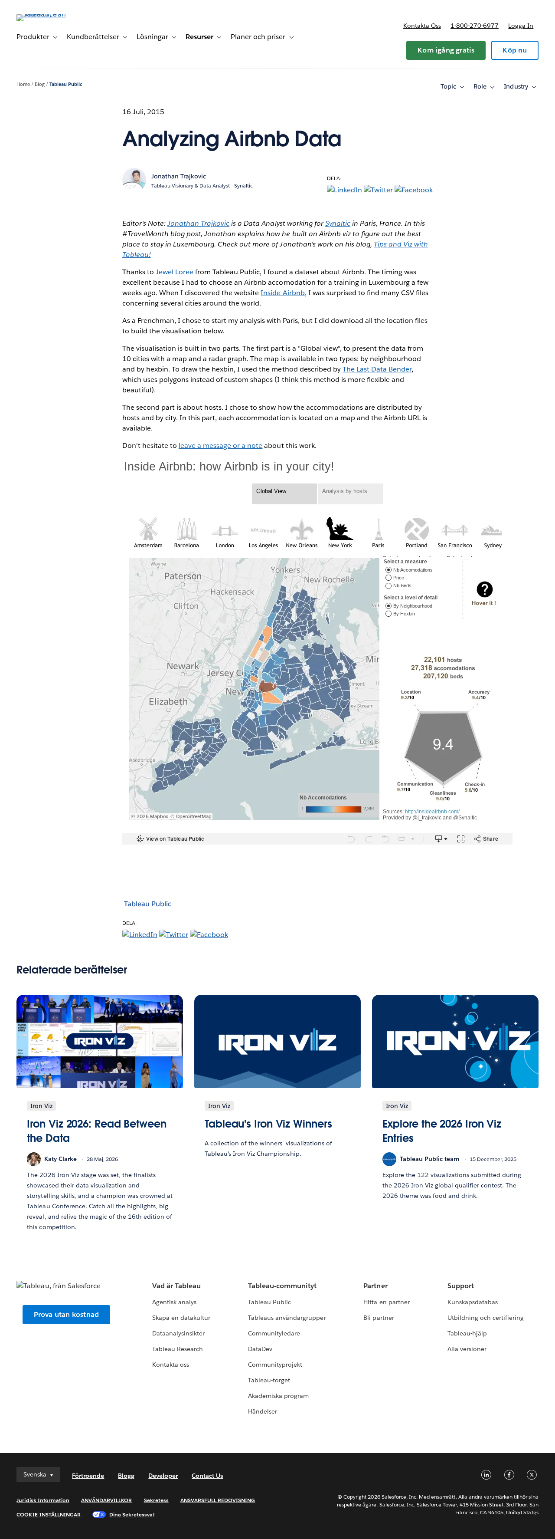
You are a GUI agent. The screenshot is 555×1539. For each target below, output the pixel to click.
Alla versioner (466, 1349)
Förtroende (88, 1476)
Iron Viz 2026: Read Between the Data (96, 1131)
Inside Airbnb (282, 292)
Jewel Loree (174, 271)
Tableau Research (177, 1349)
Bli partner (378, 1318)
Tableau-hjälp (467, 1333)
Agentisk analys (174, 1302)
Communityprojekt (275, 1364)
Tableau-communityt (282, 1285)
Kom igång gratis (446, 50)
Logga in (520, 26)
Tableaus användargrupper (287, 1318)
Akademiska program (278, 1396)
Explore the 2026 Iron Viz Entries (442, 1131)
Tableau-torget (269, 1380)
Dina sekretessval (131, 1514)
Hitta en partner (386, 1302)
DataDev (260, 1349)
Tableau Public (65, 84)
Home (23, 84)
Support (460, 1285)
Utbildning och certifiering (485, 1318)
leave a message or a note (220, 445)
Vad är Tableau (176, 1285)
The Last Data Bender (377, 369)
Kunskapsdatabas (472, 1302)
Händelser (262, 1411)
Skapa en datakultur (181, 1318)
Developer (163, 1476)
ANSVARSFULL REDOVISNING (217, 1500)
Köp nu (515, 50)
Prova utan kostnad (66, 1314)
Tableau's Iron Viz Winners (268, 1124)
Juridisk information (42, 1500)
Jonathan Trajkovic (198, 223)
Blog (40, 84)
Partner (375, 1285)
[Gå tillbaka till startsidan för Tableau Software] (49, 14)
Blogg (126, 1476)
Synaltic (337, 223)
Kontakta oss (422, 26)
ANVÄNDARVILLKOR (106, 1500)
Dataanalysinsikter (178, 1333)
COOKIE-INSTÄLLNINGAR (48, 1514)
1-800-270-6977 (475, 26)
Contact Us (207, 1476)
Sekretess (156, 1500)
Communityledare (274, 1333)
